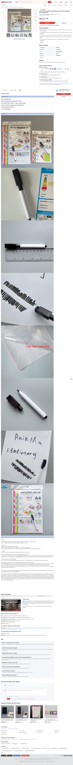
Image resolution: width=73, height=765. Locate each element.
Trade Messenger (17, 755)
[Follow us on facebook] (64, 755)
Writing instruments (4, 730)
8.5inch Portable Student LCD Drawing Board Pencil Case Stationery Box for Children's (21, 720)
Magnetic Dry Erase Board (6, 743)
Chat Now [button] (64, 22)
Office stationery (56, 730)
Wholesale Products (36, 758)
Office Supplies (6, 7)
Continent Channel (48, 758)
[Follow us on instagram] (67, 755)
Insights (57, 758)
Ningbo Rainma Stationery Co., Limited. (48, 14)
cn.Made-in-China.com (46, 759)
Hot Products (16, 758)
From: (5, 685)
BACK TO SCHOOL (21, 730)
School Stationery (20, 627)
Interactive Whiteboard (23, 743)
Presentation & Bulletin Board (14, 7)
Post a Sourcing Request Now (28, 698)
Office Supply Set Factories (25, 748)
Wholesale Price (42, 758)
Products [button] (17, 2)
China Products (21, 758)
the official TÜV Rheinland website (29, 595)
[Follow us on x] (65, 755)
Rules (71, 5)
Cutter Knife (19, 629)
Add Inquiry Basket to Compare (19, 38)
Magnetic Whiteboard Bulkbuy (29, 750)
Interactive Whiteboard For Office (7, 750)
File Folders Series (3, 732)
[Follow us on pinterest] (70, 755)
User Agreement (42, 761)
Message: (5, 690)
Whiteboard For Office (46, 748)
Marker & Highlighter (13, 629)
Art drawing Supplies (39, 730)
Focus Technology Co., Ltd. (29, 761)
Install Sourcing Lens (26, 755)
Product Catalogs (15, 728)
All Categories (4, 5)
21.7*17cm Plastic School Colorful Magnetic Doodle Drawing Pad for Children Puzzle (51, 720)
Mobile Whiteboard (15, 743)
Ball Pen (29, 627)
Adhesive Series (38, 732)
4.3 (60, 91)
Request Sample (56, 25)
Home (2, 7)
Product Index (53, 758)
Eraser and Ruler (7, 629)
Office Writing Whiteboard (63, 748)
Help (54, 5)
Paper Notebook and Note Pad (12, 627)
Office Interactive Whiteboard (18, 750)
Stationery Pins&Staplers (22, 732)
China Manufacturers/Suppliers (28, 758)
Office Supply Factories (5, 748)
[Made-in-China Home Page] (6, 2)
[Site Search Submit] (49, 2)
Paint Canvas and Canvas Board (36, 627)
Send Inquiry (47, 22)
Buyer (49, 5)
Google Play (9, 755)
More (2, 752)
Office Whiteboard (54, 748)
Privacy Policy (52, 761)
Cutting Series (56, 732)
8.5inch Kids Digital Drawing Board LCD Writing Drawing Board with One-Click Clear (7, 720)
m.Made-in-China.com (39, 759)
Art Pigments (25, 627)
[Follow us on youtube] (68, 755)
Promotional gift (3, 734)
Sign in (71, 2)
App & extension (59, 5)
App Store (3, 755)
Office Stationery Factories (15, 748)
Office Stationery (44, 627)
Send (8, 698)
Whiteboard (21, 7)
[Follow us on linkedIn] (71, 755)
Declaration (46, 761)
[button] (61, 2)
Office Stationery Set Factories (36, 748)
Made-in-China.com (32, 759)
